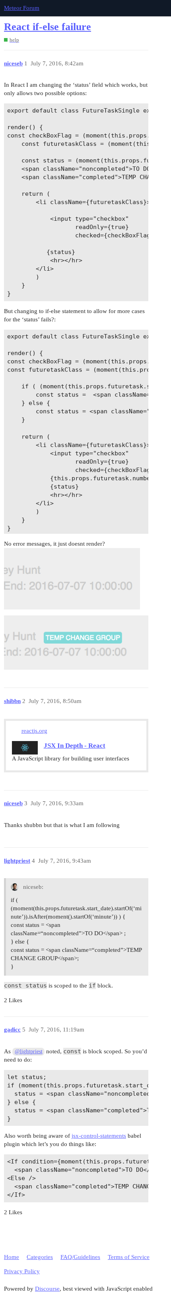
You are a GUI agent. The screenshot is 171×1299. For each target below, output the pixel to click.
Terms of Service (129, 1257)
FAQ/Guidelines (80, 1257)
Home (11, 1257)
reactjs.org (34, 731)
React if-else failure (47, 26)
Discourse (47, 1289)
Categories (40, 1257)
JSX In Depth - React (74, 745)
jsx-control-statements (99, 1136)
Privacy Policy (22, 1271)
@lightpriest (29, 1051)
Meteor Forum (21, 8)
